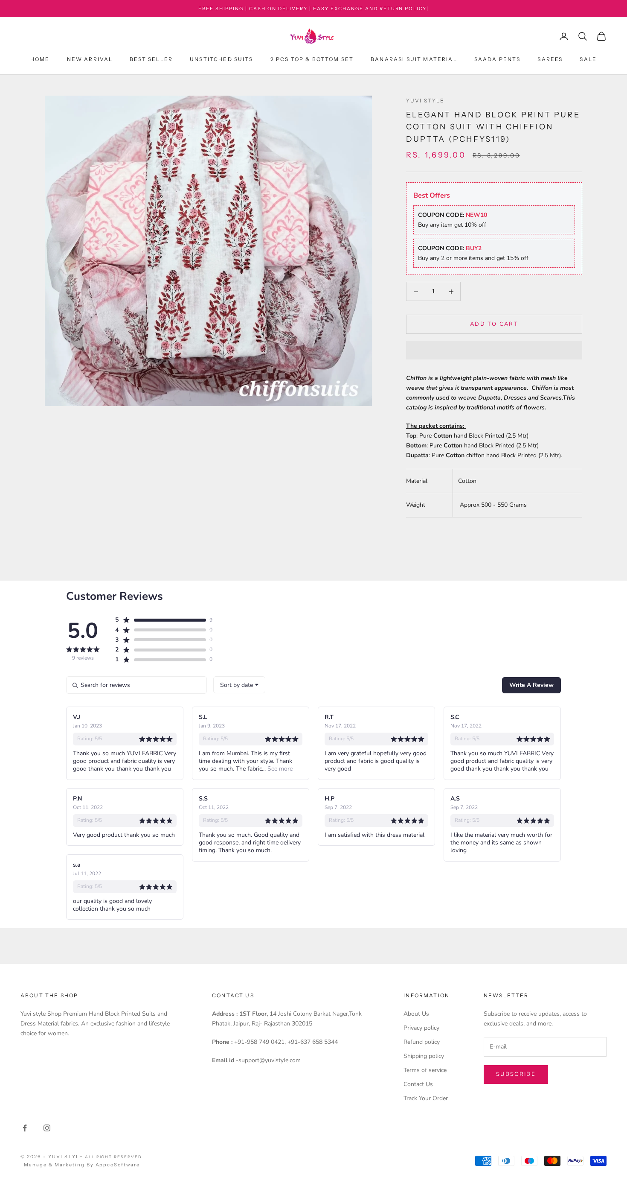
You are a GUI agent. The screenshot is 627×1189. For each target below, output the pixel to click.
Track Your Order (425, 1098)
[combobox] (239, 684)
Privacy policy (421, 1028)
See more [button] (279, 769)
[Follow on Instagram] (47, 1128)
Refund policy (421, 1042)
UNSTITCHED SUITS (221, 59)
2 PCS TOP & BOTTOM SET (312, 59)
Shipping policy (423, 1056)
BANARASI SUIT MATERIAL (414, 59)
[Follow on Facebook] (24, 1128)
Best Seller (151, 59)
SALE (588, 59)
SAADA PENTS (497, 59)
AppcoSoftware (118, 1165)
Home (40, 59)
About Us (416, 1014)
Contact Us (418, 1084)
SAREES (550, 59)
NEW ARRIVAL (90, 59)
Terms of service (425, 1070)
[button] (494, 350)
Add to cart (494, 324)
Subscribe (516, 1074)
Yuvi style (425, 100)
